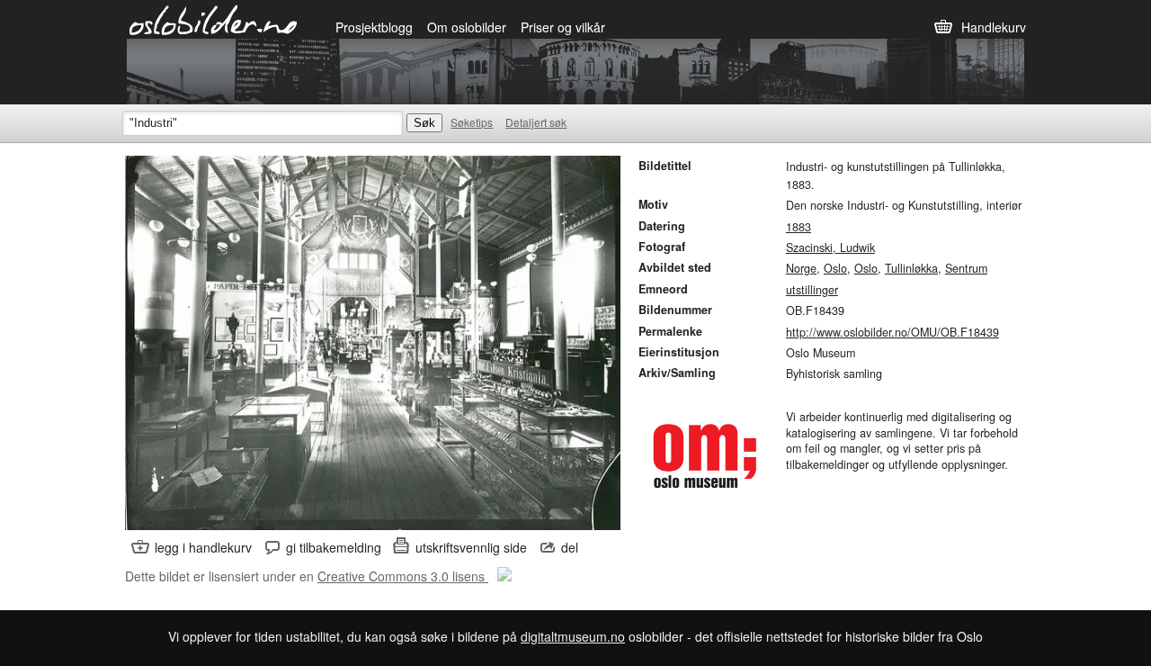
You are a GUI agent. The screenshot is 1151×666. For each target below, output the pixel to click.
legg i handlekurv (203, 547)
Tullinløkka (911, 268)
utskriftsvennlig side (471, 547)
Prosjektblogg (374, 27)
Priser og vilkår (563, 27)
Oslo (835, 268)
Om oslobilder (466, 27)
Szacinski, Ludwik (830, 247)
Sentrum (966, 268)
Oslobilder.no (213, 19)
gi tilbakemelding (333, 547)
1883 (798, 227)
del (569, 547)
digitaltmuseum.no (573, 636)
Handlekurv (993, 27)
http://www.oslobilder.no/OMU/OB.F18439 (892, 332)
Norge (801, 268)
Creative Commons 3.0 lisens (402, 576)
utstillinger (812, 290)
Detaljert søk (536, 122)
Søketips (472, 122)
